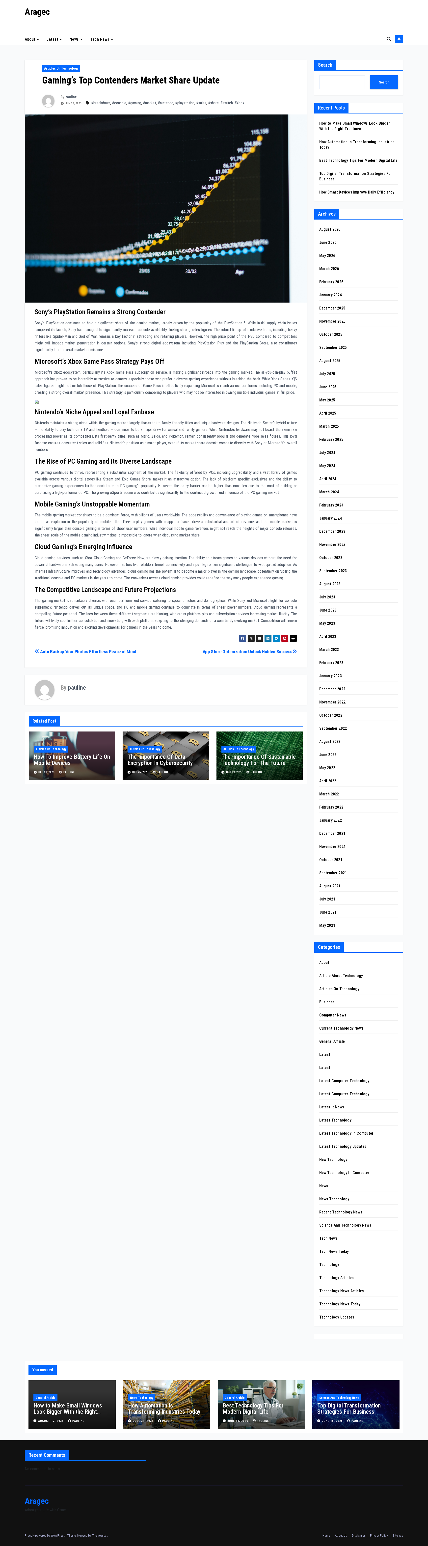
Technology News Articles (341, 1291)
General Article (332, 1041)
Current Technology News (341, 1028)
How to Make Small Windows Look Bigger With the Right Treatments (67, 1411)
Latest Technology (335, 1120)
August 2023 (330, 584)
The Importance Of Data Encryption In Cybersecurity (160, 759)
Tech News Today (334, 1251)
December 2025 (332, 308)
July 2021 (327, 899)
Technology (329, 1264)
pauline (71, 97)
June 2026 (328, 242)
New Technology (333, 1159)
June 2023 (328, 610)
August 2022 (330, 741)
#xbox (239, 103)
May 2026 (327, 255)
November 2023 (332, 544)
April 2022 (327, 781)
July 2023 (327, 597)
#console (119, 103)
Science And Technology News (345, 1225)
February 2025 (331, 439)
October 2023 (330, 557)
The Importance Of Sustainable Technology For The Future (258, 759)
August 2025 (330, 360)
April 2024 (327, 479)
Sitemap (398, 1535)
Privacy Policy (379, 1535)
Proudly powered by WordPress (45, 1535)
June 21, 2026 (144, 1421)
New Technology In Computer (344, 1172)
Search (325, 65)
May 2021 (327, 925)
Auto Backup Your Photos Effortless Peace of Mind (87, 651)
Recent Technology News (340, 1212)
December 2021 (332, 833)
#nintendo (165, 103)
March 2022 (329, 794)
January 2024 (330, 518)
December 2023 (332, 531)
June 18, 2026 (238, 1421)
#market (149, 103)
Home (326, 1535)
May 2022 (327, 767)
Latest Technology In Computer (346, 1133)
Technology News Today (340, 1304)
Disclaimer (358, 1535)
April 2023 (327, 636)
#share (213, 103)
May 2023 (327, 623)
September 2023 (333, 570)
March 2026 (329, 268)
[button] (389, 39)
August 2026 (330, 229)
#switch (226, 103)
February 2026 (331, 282)
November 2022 (332, 702)
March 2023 (329, 649)
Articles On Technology (61, 68)
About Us (341, 1535)
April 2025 (327, 413)
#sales (201, 103)
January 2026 (330, 295)
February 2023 (331, 662)
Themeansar (99, 1535)
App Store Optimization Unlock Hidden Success (247, 651)
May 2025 (327, 400)
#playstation (184, 103)
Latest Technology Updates (343, 1146)
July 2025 (327, 373)
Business (327, 1002)
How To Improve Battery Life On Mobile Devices (72, 759)
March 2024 (329, 492)
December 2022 (332, 689)
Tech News (100, 39)
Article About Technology (341, 975)
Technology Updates (336, 1317)
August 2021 (330, 886)
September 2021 (333, 873)
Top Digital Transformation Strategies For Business (349, 1408)
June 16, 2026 (333, 1421)
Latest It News (331, 1107)
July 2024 (327, 452)
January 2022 (330, 820)
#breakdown (100, 103)
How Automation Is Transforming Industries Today (164, 1408)
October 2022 (330, 715)
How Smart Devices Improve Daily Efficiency (356, 192)
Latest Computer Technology (344, 1080)
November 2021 (332, 846)
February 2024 (331, 505)
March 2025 (329, 426)
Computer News (333, 1015)
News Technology (334, 1199)
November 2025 (332, 321)
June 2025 (328, 387)
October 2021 (330, 859)
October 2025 (330, 334)
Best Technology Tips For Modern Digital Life (358, 160)
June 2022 (328, 754)
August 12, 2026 (51, 1421)
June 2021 (328, 912)
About (30, 39)
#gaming (134, 103)
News (75, 39)
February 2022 (331, 807)
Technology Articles (336, 1277)
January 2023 (330, 676)
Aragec (37, 12)
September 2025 (333, 347)
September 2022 (333, 728)
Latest (53, 39)
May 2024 (327, 465)
